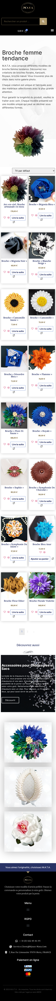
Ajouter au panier (40, 559)
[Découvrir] (28, 742)
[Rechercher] (43, 21)
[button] (52, 30)
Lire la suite (18, 217)
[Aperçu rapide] (8, 217)
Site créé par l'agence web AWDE (28, 992)
